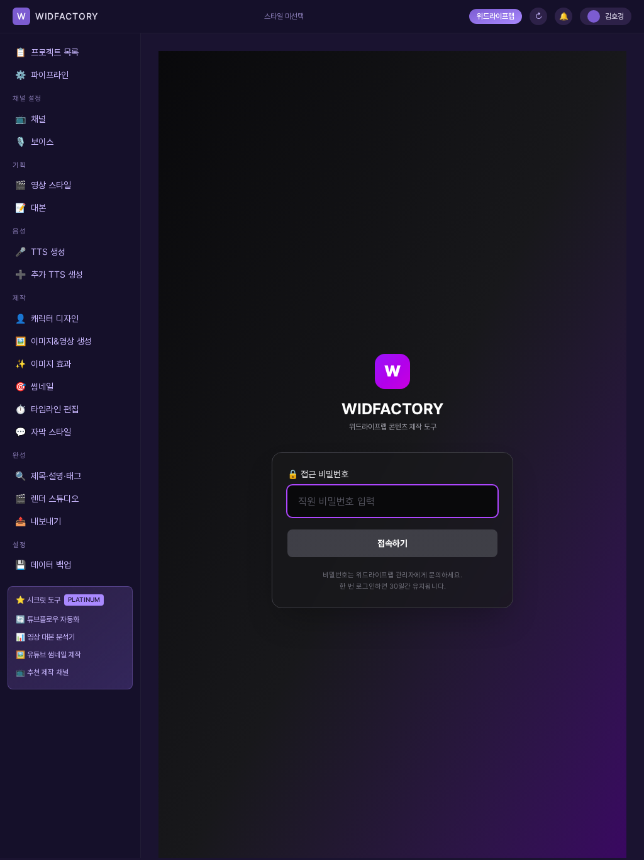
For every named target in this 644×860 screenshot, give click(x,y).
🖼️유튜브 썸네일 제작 (48, 654)
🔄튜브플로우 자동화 (47, 619)
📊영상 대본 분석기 (45, 637)
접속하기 (392, 543)
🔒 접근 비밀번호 (317, 473)
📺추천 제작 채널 (42, 672)
